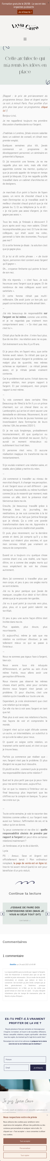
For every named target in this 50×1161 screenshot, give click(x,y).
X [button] (48, 2)
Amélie (13, 964)
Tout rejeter (25, 1155)
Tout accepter (25, 1141)
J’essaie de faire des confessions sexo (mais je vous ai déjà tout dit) (25, 911)
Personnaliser (25, 1148)
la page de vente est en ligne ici (30, 863)
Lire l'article (25, 920)
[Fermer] (47, 1115)
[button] (2, 914)
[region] (25, 1137)
